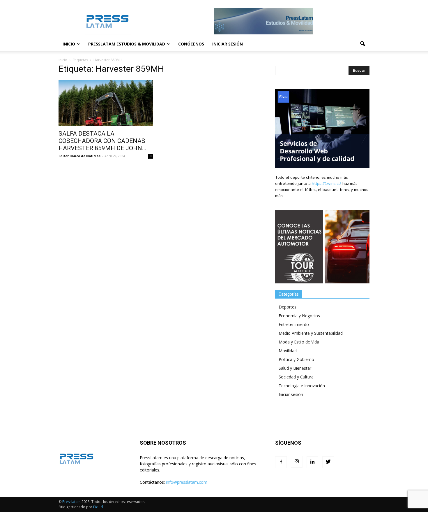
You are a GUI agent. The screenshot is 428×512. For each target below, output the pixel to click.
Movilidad (288, 350)
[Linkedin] (312, 462)
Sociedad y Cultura (296, 377)
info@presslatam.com (186, 482)
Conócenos (191, 44)
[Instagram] (297, 462)
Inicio (69, 44)
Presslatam (71, 501)
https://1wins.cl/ (326, 183)
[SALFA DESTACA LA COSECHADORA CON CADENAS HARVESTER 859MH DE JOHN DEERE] (106, 103)
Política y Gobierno (296, 359)
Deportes (287, 307)
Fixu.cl (98, 506)
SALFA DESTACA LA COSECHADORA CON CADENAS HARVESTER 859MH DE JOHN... (102, 141)
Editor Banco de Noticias (79, 156)
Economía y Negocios (299, 315)
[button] (362, 44)
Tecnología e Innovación (302, 385)
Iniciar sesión (227, 44)
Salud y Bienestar (295, 368)
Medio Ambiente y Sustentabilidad (311, 333)
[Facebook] (281, 462)
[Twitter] (328, 462)
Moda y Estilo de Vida (299, 342)
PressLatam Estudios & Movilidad (126, 44)
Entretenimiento (294, 324)
